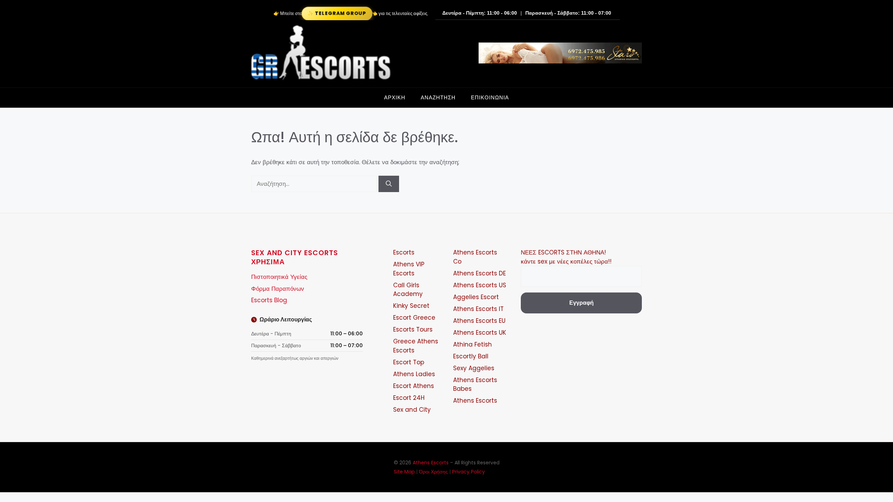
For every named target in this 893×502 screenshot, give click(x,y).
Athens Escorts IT (478, 309)
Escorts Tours (413, 329)
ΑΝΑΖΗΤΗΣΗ (438, 97)
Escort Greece (414, 317)
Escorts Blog (269, 300)
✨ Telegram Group (337, 13)
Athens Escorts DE (479, 273)
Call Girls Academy (408, 289)
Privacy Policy (468, 471)
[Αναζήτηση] (388, 184)
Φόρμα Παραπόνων (277, 288)
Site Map (404, 471)
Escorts (403, 252)
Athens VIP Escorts (409, 268)
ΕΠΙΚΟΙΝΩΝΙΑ (490, 97)
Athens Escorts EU (479, 321)
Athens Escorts (475, 400)
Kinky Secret (411, 306)
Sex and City (412, 409)
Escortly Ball (470, 356)
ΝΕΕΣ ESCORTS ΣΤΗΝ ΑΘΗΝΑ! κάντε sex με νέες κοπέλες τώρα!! (566, 257)
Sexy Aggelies (473, 368)
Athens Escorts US (479, 285)
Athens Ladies (414, 374)
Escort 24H (409, 398)
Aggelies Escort (476, 297)
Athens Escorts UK (479, 332)
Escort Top (408, 362)
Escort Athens (413, 386)
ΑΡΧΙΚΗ (394, 97)
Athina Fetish (472, 344)
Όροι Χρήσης (433, 471)
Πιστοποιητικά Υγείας (279, 277)
